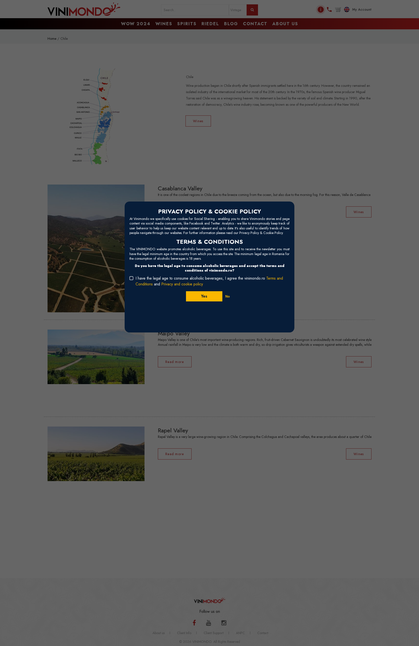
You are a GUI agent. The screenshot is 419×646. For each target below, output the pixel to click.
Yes (204, 296)
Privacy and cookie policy (182, 284)
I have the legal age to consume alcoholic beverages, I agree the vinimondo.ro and (209, 281)
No (227, 296)
